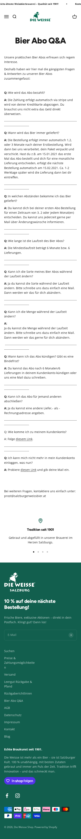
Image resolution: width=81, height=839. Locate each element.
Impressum (12, 722)
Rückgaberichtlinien (18, 693)
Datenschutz (13, 715)
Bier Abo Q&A (13, 701)
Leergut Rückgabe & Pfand (18, 684)
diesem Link (24, 439)
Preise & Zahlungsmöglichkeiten (19, 662)
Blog (7, 736)
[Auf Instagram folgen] (17, 795)
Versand (10, 674)
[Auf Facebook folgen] (7, 795)
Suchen (9, 651)
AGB (7, 708)
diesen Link (28, 470)
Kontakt (9, 729)
